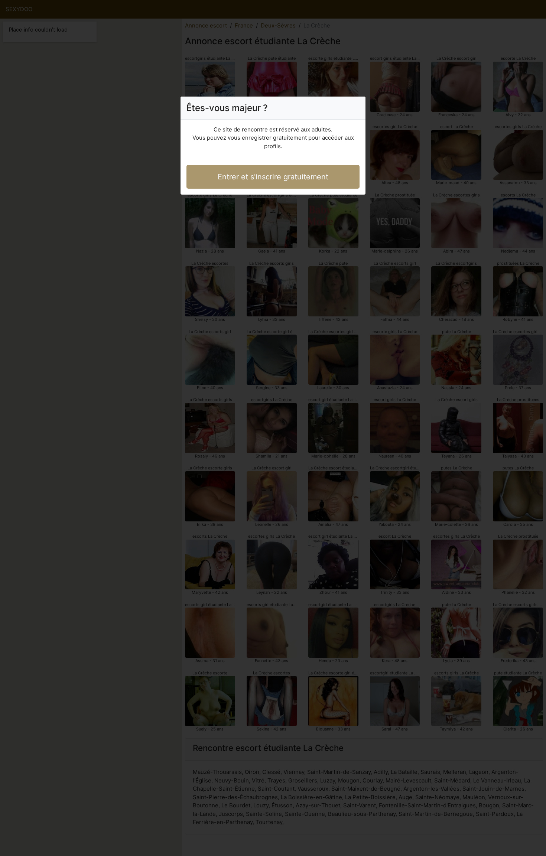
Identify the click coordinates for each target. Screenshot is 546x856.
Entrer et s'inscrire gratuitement (273, 176)
